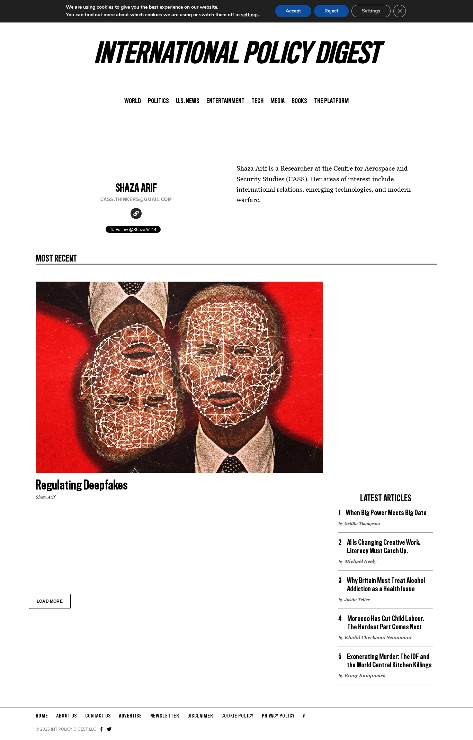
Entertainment (225, 101)
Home (42, 716)
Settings (371, 11)
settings (250, 14)
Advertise (130, 716)
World (132, 101)
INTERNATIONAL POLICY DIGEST (237, 55)
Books (299, 101)
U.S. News (187, 101)
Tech (257, 101)
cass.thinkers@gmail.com (136, 199)
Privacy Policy (278, 716)
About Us (66, 716)
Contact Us (98, 716)
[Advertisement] (385, 385)
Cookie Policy (237, 716)
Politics (158, 101)
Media (277, 101)
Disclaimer (200, 716)
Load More (50, 601)
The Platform (331, 101)
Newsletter (164, 716)
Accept (293, 11)
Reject (331, 11)
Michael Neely (360, 561)
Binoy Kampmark (364, 675)
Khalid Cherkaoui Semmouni (377, 637)
